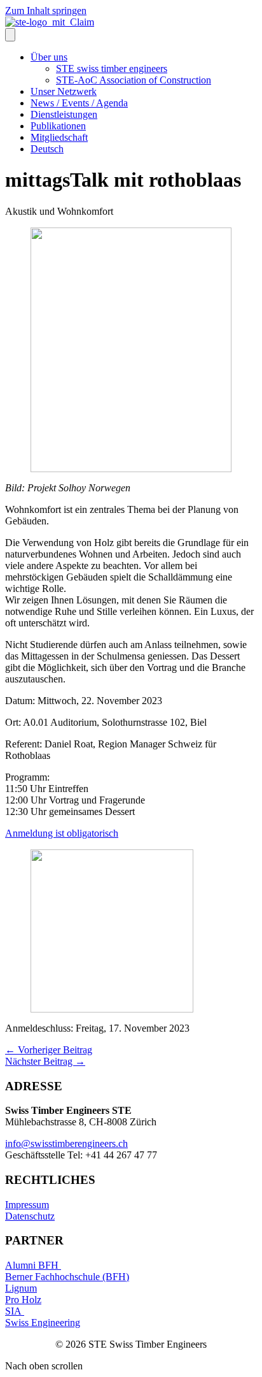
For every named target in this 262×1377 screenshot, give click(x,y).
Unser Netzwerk (64, 91)
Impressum (27, 1204)
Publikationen (58, 125)
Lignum (21, 1288)
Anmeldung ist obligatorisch (61, 833)
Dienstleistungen (64, 114)
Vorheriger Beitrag (48, 1049)
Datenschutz (30, 1216)
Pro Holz (23, 1299)
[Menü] (10, 34)
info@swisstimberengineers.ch (66, 1143)
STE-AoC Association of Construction (133, 80)
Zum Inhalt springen (45, 10)
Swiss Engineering (42, 1322)
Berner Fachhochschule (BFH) (67, 1276)
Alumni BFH (33, 1265)
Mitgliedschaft (59, 137)
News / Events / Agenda (79, 102)
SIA (14, 1311)
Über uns (49, 57)
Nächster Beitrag (45, 1061)
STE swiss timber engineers (111, 68)
